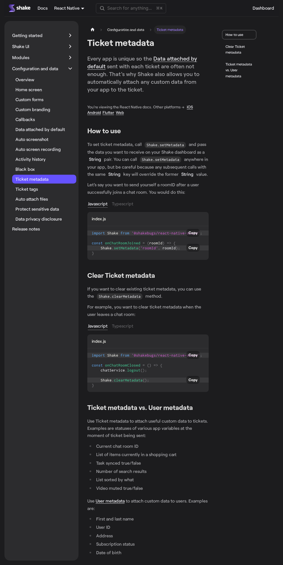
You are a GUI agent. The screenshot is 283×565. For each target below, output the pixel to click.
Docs (43, 8)
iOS (190, 106)
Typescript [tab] (122, 203)
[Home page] (92, 29)
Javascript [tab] (98, 203)
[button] (42, 35)
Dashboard (263, 8)
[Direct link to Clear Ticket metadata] (159, 275)
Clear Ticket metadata (235, 49)
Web (120, 112)
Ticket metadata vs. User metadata (239, 70)
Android (94, 112)
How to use (234, 34)
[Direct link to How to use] (124, 131)
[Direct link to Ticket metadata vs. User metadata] (196, 407)
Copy (193, 233)
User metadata (110, 500)
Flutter (108, 112)
